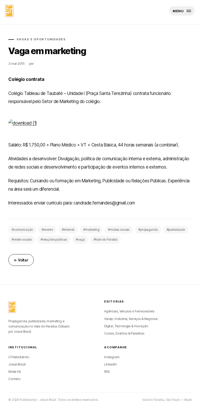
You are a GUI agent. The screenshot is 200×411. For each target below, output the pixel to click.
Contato (14, 379)
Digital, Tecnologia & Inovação (126, 326)
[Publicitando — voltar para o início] (12, 307)
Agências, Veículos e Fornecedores (129, 311)
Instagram (112, 357)
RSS (107, 371)
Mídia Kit (14, 371)
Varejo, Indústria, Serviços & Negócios (131, 319)
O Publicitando (18, 357)
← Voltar (21, 260)
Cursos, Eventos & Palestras (124, 333)
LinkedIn (110, 364)
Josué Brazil (17, 364)
